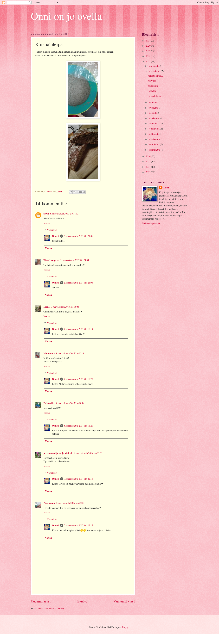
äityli (46, 213)
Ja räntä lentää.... (155, 75)
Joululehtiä (153, 85)
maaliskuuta (155, 139)
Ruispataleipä (154, 95)
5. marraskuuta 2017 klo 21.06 (78, 236)
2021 (148, 40)
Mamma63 (49, 353)
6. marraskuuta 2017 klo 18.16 (70, 403)
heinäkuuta (154, 118)
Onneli (55, 236)
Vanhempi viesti (124, 601)
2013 (148, 172)
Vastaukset (52, 229)
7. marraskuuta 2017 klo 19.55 (88, 453)
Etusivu (82, 601)
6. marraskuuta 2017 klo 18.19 (78, 329)
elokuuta (153, 112)
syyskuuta (154, 107)
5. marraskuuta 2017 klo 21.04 (74, 260)
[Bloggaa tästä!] (74, 192)
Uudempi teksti (41, 601)
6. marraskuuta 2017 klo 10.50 (65, 306)
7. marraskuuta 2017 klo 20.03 (70, 502)
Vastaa (46, 223)
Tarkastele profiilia (151, 223)
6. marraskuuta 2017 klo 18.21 (78, 425)
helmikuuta (154, 144)
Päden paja (49, 503)
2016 (148, 156)
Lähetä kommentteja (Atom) (50, 608)
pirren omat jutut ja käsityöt (58, 453)
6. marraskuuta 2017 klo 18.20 (78, 379)
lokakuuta (154, 102)
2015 (148, 161)
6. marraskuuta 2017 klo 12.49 (70, 353)
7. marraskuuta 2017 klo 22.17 (78, 525)
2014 (148, 166)
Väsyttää (152, 80)
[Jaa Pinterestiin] (84, 192)
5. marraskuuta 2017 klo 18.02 (64, 213)
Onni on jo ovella (66, 16)
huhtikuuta (154, 134)
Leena (46, 307)
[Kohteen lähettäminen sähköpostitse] (71, 192)
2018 (148, 56)
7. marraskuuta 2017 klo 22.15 (78, 478)
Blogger (126, 627)
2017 (148, 61)
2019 (148, 51)
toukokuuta (154, 128)
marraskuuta (155, 71)
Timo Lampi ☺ (51, 260)
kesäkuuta (154, 123)
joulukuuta (154, 65)
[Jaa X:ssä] (77, 192)
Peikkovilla (49, 403)
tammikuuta (155, 149)
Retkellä (152, 91)
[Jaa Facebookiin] (80, 192)
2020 (148, 45)
